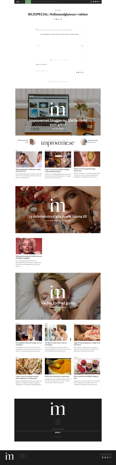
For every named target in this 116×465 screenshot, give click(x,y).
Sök (91, 2)
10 (68, 60)
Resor (37, 1)
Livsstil (22, 1)
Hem (17, 1)
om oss (58, 419)
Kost (46, 357)
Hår (17, 150)
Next (81, 45)
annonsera (58, 421)
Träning (76, 357)
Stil (17, 357)
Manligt (43, 1)
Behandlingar (58, 10)
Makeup (18, 237)
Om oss (56, 1)
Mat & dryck (48, 150)
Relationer (49, 1)
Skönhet (28, 1)
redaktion (58, 422)
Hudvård (76, 150)
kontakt (58, 424)
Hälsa (33, 1)
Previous (37, 45)
